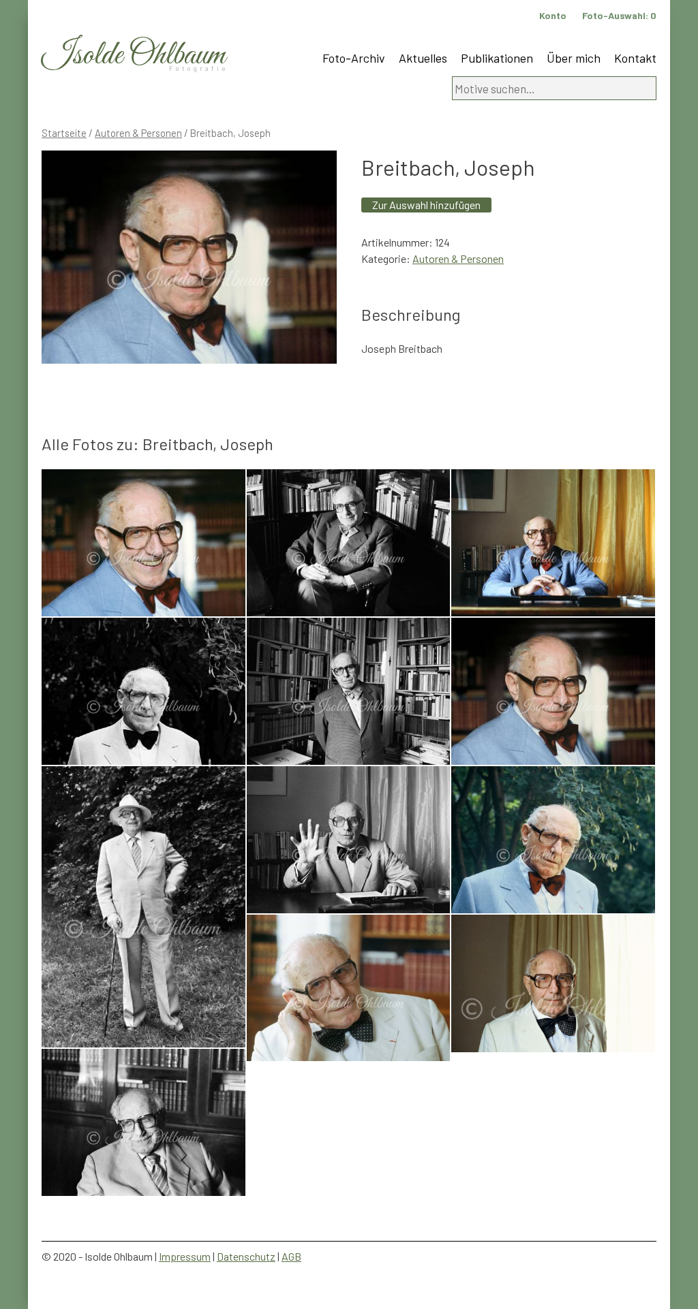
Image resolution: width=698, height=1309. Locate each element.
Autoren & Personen (138, 133)
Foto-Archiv (353, 58)
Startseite (64, 133)
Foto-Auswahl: (619, 15)
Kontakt (635, 58)
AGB (291, 1256)
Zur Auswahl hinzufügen (426, 204)
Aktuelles (423, 58)
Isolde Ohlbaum (134, 55)
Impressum (185, 1256)
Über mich (574, 58)
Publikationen (497, 58)
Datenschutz (246, 1256)
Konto (552, 15)
